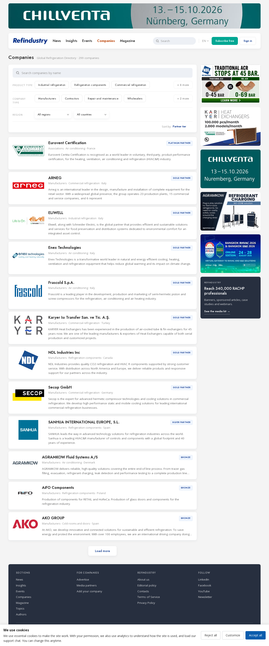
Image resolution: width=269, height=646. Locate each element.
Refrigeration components (90, 85)
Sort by (166, 126)
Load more (102, 551)
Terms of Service (148, 597)
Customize (233, 635)
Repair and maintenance (103, 98)
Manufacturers (47, 98)
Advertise (83, 579)
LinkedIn (203, 579)
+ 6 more (183, 85)
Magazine (127, 40)
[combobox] (105, 73)
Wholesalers (134, 98)
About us (143, 579)
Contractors (72, 98)
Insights (71, 40)
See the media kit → (217, 311)
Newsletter (205, 597)
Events (87, 40)
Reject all (210, 635)
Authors (21, 614)
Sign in (248, 41)
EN (204, 41)
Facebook (204, 585)
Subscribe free (224, 41)
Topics (20, 608)
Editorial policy (146, 585)
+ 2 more (183, 98)
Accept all (255, 635)
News (57, 40)
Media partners (87, 585)
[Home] (30, 41)
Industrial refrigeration (51, 85)
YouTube (204, 591)
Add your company (89, 591)
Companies (106, 40)
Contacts (143, 591)
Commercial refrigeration (130, 85)
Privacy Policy (146, 603)
